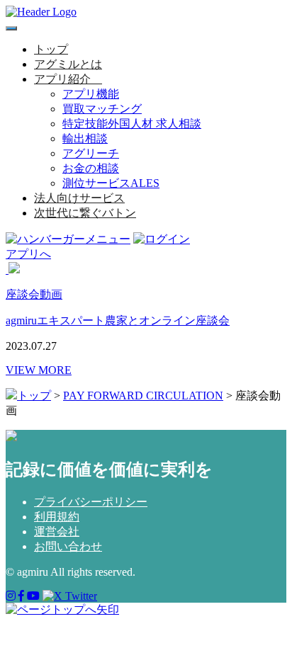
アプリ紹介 (62, 79)
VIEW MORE (39, 370)
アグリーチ (90, 153)
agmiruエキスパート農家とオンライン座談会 (118, 320)
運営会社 (56, 531)
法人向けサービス (79, 198)
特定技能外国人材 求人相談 (131, 124)
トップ (51, 49)
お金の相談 (90, 168)
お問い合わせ (68, 546)
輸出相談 (85, 138)
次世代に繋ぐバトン (85, 213)
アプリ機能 (90, 94)
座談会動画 (34, 294)
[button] (96, 79)
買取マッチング (102, 109)
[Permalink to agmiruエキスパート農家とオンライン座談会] (7, 269)
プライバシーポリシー (90, 502)
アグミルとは (68, 64)
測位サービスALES (110, 183)
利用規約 (56, 517)
